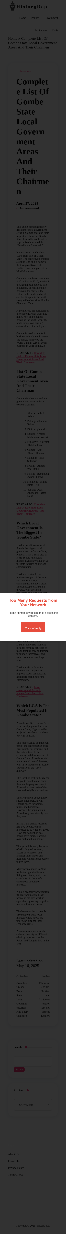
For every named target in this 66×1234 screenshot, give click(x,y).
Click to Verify (33, 628)
